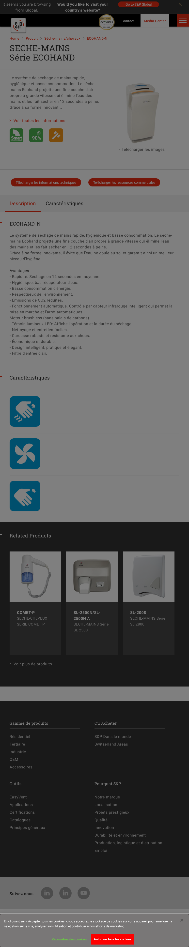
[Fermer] (181, 920)
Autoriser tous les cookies (112, 939)
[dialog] (94, 930)
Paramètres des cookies (69, 939)
